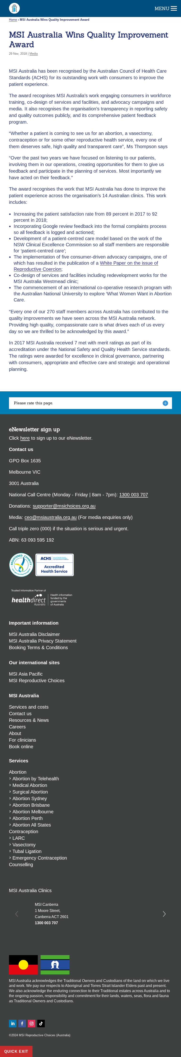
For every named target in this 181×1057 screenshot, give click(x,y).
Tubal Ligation (26, 851)
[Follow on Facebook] (22, 1023)
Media (33, 53)
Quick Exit (16, 1051)
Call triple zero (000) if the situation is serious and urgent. (69, 528)
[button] (174, 7)
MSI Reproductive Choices (37, 680)
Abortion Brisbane (31, 805)
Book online (86, 8)
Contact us (20, 713)
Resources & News (29, 720)
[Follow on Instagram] (31, 1023)
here (25, 438)
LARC (18, 838)
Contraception (23, 831)
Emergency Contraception (39, 858)
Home (13, 19)
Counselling (21, 864)
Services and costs (29, 707)
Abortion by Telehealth (35, 778)
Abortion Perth (27, 818)
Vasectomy (24, 844)
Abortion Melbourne (32, 811)
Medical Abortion (29, 785)
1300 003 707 (46, 923)
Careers (17, 726)
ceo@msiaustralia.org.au (51, 517)
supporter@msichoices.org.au (64, 506)
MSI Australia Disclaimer (34, 634)
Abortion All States (31, 824)
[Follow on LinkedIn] (12, 1023)
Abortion (17, 772)
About (15, 733)
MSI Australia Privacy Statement (43, 640)
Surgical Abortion (30, 791)
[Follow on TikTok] (41, 1023)
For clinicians (22, 740)
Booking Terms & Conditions (38, 647)
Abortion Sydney (29, 798)
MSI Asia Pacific (26, 674)
